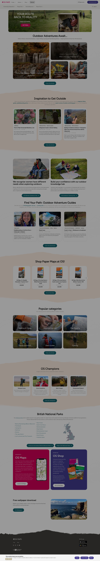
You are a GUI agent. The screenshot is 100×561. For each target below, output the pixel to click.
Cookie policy (8, 559)
